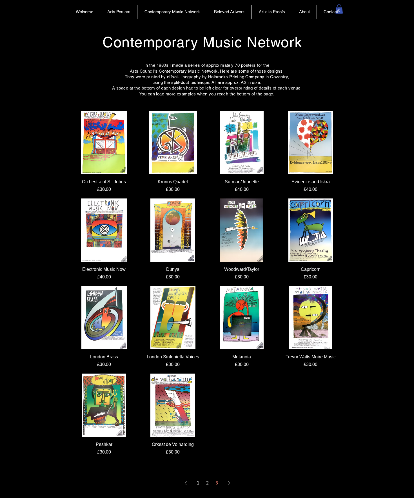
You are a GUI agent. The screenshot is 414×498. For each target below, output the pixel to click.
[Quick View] (104, 142)
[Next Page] (229, 483)
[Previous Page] (185, 483)
